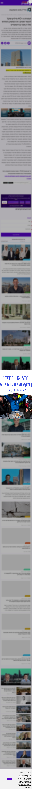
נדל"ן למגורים (28, 404)
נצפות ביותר (28, 694)
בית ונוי (29, 318)
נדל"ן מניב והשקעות (27, 259)
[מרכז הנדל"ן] (26, 3)
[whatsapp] (2, 43)
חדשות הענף (28, 543)
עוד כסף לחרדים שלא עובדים (18, 239)
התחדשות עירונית (27, 345)
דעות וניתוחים (28, 292)
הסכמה (9, 779)
